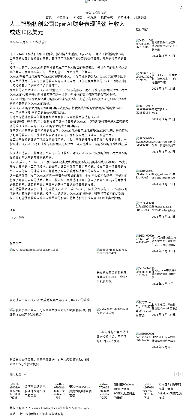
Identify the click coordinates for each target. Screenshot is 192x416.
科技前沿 (62, 17)
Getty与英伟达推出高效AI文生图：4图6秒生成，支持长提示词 (164, 241)
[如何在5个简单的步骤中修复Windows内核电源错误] (149, 390)
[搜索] (181, 7)
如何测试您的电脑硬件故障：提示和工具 (35, 391)
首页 (49, 17)
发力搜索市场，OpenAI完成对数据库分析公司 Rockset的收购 (50, 300)
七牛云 (23, 414)
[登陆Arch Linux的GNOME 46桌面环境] (145, 211)
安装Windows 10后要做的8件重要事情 (80, 391)
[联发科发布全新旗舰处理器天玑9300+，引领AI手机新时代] (113, 257)
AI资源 (91, 17)
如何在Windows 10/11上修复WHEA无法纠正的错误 (124, 391)
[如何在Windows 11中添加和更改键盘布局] (145, 178)
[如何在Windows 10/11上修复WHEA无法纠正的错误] (104, 390)
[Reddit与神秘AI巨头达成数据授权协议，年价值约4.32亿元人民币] (113, 317)
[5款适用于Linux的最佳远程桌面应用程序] (145, 341)
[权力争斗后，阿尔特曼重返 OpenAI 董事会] (145, 309)
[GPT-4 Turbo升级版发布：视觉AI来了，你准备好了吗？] (145, 81)
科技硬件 (124, 17)
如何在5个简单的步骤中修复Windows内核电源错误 (170, 391)
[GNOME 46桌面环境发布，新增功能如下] (145, 146)
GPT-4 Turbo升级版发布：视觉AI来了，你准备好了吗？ (164, 79)
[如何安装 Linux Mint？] (145, 113)
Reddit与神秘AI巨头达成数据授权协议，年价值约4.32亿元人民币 (113, 337)
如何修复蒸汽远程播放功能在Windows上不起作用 (164, 46)
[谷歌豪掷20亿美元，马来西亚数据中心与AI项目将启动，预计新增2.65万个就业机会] (50, 330)
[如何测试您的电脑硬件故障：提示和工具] (15, 390)
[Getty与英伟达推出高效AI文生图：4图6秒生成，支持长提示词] (145, 243)
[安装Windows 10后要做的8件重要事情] (59, 390)
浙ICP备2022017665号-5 (73, 408)
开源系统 (140, 17)
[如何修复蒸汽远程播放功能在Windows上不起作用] (145, 48)
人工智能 (18, 217)
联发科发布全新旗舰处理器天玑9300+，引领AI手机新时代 (112, 277)
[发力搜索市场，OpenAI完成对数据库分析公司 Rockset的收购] (50, 271)
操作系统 (107, 17)
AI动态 (77, 17)
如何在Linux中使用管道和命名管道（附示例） (164, 274)
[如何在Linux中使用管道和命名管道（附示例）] (145, 276)
